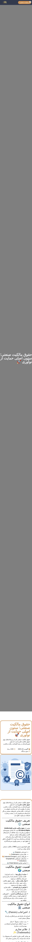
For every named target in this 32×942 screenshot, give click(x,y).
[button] (30, 1)
